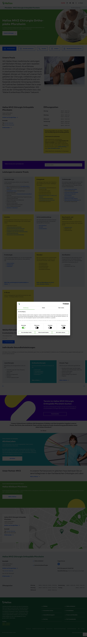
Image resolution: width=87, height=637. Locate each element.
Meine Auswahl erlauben (43, 332)
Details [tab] (43, 307)
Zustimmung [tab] (25, 307)
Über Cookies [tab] (61, 307)
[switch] (37, 328)
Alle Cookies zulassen (60, 332)
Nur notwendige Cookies (26, 332)
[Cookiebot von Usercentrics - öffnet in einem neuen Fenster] (63, 304)
